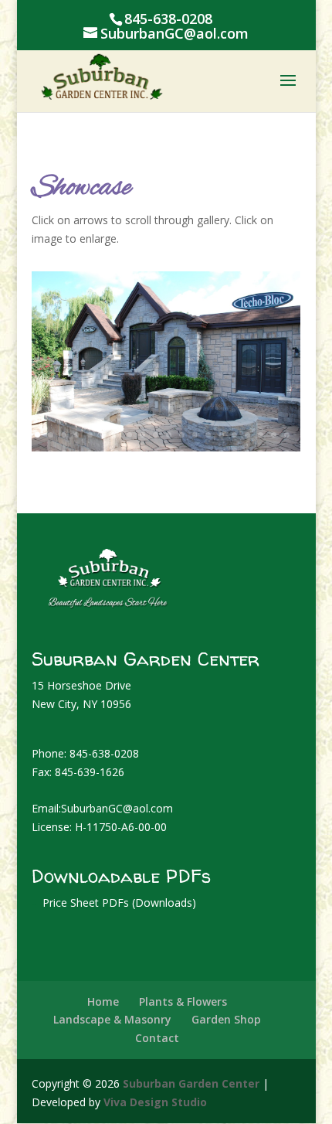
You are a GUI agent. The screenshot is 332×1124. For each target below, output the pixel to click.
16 (234, 435)
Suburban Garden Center (191, 1083)
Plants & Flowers (183, 1001)
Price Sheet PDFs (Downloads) (119, 902)
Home (103, 1001)
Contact (157, 1037)
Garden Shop (226, 1019)
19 (273, 435)
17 (247, 435)
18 (260, 435)
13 (195, 435)
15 (221, 435)
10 (155, 435)
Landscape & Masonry (112, 1019)
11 (168, 435)
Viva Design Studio (155, 1102)
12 (182, 435)
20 (287, 435)
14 (208, 435)
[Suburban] (166, 447)
